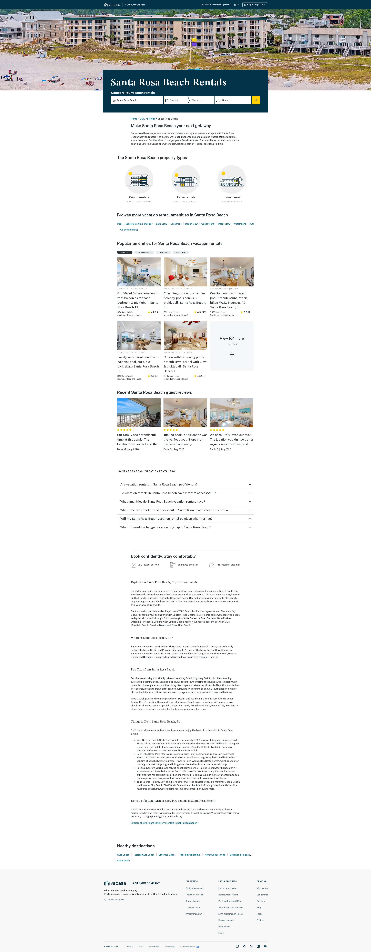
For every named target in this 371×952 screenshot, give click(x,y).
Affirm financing (194, 914)
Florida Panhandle (190, 854)
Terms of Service (154, 947)
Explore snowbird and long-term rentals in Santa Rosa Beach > (165, 823)
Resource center (226, 920)
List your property (227, 888)
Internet (180, 252)
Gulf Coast (123, 854)
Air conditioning (129, 229)
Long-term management (230, 914)
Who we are (262, 888)
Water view (224, 224)
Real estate (224, 926)
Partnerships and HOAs (230, 901)
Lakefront (176, 224)
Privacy (140, 947)
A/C (252, 224)
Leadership (262, 895)
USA (142, 118)
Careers (261, 901)
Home (134, 118)
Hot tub (163, 252)
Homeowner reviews (228, 895)
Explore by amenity (195, 888)
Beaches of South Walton (244, 854)
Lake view (161, 224)
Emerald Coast (167, 854)
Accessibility (170, 947)
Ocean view (191, 224)
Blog (259, 907)
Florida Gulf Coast (144, 854)
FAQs (221, 933)
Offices (260, 920)
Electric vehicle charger (139, 224)
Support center (193, 901)
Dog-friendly (144, 252)
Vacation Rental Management (215, 5)
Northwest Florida (215, 854)
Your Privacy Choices (187, 947)
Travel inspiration (194, 895)
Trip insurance (193, 907)
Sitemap (130, 947)
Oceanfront (207, 224)
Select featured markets (230, 907)
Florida (151, 118)
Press (259, 914)
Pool (119, 224)
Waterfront (239, 224)
